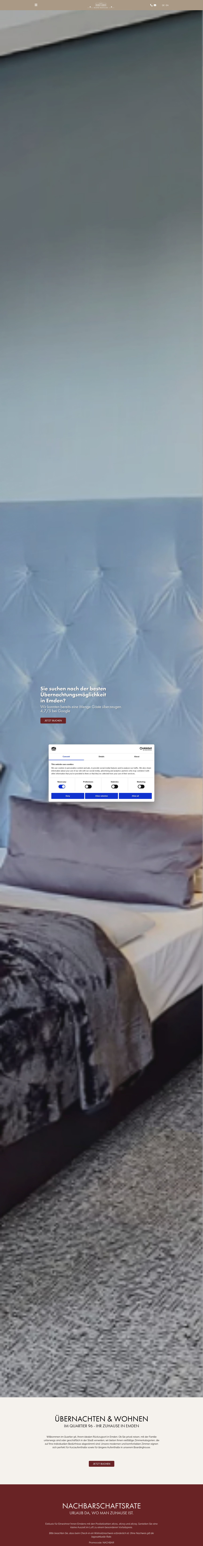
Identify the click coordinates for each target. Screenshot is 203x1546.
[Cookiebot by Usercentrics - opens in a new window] (141, 749)
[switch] (88, 786)
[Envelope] (155, 5)
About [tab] (136, 757)
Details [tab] (101, 757)
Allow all (135, 796)
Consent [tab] (66, 757)
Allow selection (101, 796)
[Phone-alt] (151, 5)
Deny (68, 796)
